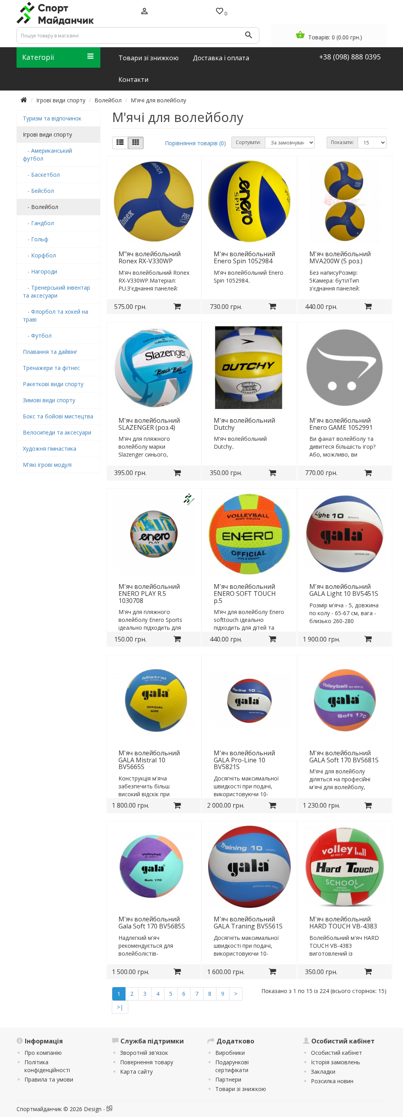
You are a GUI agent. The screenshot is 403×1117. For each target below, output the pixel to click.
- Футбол (37, 335)
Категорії (38, 57)
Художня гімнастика (49, 448)
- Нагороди (40, 271)
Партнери (228, 1079)
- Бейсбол (38, 190)
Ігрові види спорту (60, 100)
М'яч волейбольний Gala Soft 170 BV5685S (151, 922)
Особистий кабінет (336, 1052)
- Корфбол (39, 255)
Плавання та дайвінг (50, 351)
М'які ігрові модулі (47, 464)
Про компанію (43, 1052)
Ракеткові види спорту (53, 384)
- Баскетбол (41, 174)
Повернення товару (146, 1062)
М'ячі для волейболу (158, 100)
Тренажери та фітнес (51, 368)
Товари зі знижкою (240, 1089)
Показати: (342, 142)
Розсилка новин (332, 1081)
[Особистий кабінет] (144, 12)
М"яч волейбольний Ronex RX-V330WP (149, 257)
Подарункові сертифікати (232, 1066)
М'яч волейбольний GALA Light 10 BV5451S (343, 590)
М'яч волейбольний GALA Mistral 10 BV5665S (149, 760)
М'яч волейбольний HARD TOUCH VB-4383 (343, 922)
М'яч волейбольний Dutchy (244, 424)
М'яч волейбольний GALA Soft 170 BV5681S (344, 756)
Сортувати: (248, 142)
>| (120, 1007)
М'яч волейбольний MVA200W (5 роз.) (340, 257)
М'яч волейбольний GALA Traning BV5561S (248, 922)
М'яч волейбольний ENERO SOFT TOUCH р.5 (245, 593)
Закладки (323, 1071)
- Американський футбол (47, 154)
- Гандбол (38, 223)
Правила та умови (48, 1079)
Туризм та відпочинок (52, 118)
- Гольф (35, 239)
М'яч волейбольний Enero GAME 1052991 (341, 424)
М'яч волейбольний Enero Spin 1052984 (244, 257)
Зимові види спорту (49, 400)
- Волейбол (40, 207)
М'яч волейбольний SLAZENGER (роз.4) (149, 424)
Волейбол (108, 100)
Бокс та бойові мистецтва (58, 416)
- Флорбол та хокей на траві (55, 315)
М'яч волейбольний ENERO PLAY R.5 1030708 (149, 593)
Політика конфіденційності (47, 1066)
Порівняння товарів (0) (195, 143)
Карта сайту (136, 1071)
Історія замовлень (335, 1062)
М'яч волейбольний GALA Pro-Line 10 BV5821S (244, 760)
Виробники (230, 1052)
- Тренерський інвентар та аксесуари (56, 291)
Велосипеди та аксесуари (57, 432)
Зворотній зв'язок (144, 1052)
